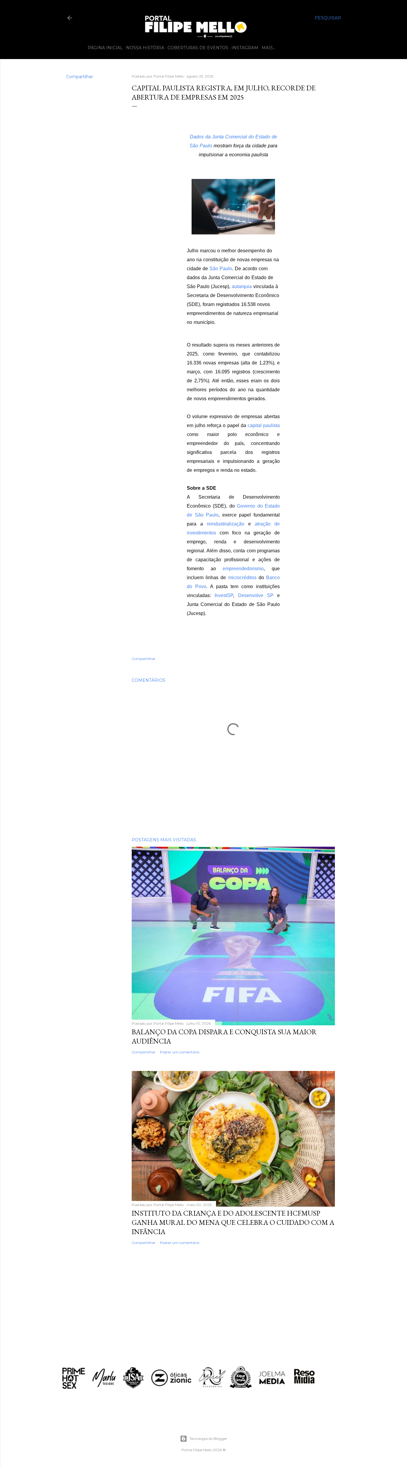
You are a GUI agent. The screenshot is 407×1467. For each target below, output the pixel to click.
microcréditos (242, 577)
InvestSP (224, 595)
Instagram (245, 47)
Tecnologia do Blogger (208, 1438)
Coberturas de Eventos (197, 47)
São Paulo (220, 268)
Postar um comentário (179, 1052)
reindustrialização (225, 523)
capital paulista (264, 425)
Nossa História (145, 47)
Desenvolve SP (256, 595)
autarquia (242, 286)
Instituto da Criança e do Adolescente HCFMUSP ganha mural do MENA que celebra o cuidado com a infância (233, 1222)
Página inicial (105, 47)
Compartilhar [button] (79, 76)
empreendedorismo (243, 568)
